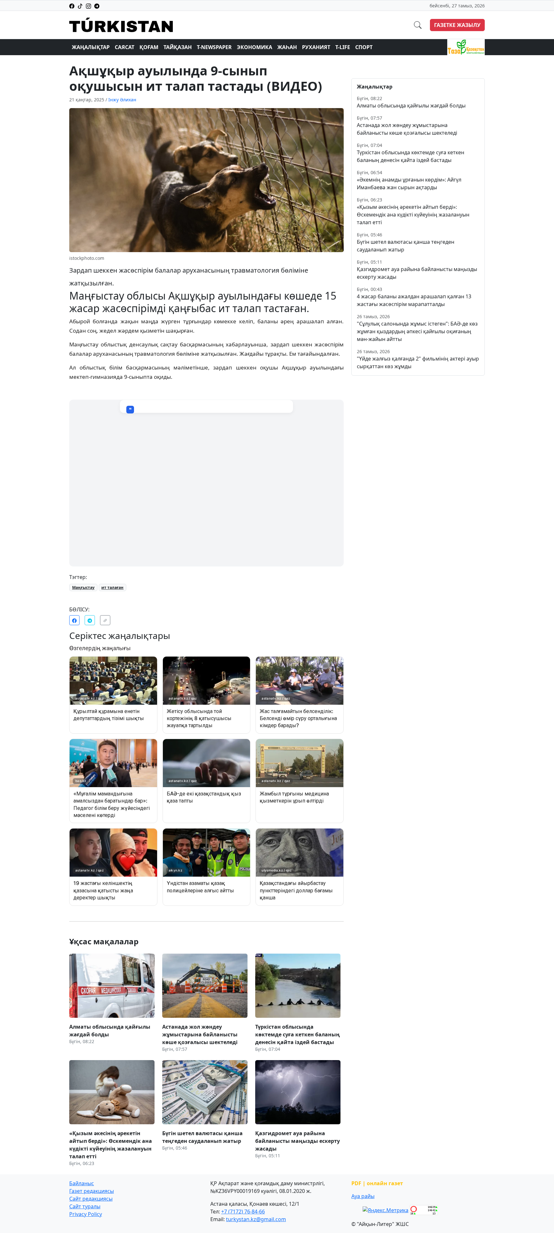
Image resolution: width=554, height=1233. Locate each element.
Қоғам (148, 47)
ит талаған (112, 587)
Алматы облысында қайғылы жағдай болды (411, 105)
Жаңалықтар (91, 47)
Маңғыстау (83, 587)
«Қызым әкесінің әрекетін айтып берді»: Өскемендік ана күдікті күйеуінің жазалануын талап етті (413, 214)
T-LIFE (342, 47)
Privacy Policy (85, 1214)
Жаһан (287, 47)
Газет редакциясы (91, 1191)
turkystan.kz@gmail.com (256, 1219)
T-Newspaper (214, 47)
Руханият (316, 47)
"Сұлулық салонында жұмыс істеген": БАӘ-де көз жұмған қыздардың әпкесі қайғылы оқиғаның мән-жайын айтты (417, 331)
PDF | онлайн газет (377, 1183)
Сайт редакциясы (91, 1198)
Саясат (124, 47)
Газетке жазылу (457, 25)
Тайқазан (178, 47)
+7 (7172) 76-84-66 (243, 1211)
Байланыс (81, 1183)
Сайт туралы (84, 1206)
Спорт (364, 47)
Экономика (254, 47)
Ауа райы (362, 1196)
